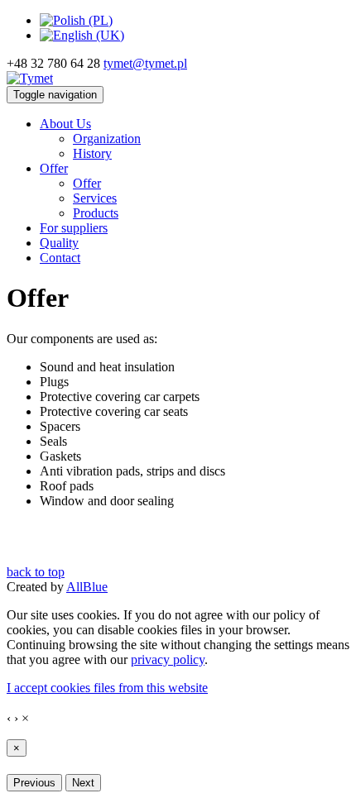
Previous (34, 782)
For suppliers (74, 228)
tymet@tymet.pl (145, 63)
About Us (65, 124)
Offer (54, 168)
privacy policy (167, 659)
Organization (107, 138)
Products (95, 213)
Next (83, 782)
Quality (59, 243)
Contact (60, 258)
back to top (36, 572)
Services (95, 198)
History (92, 153)
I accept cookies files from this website (107, 688)
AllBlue (87, 587)
